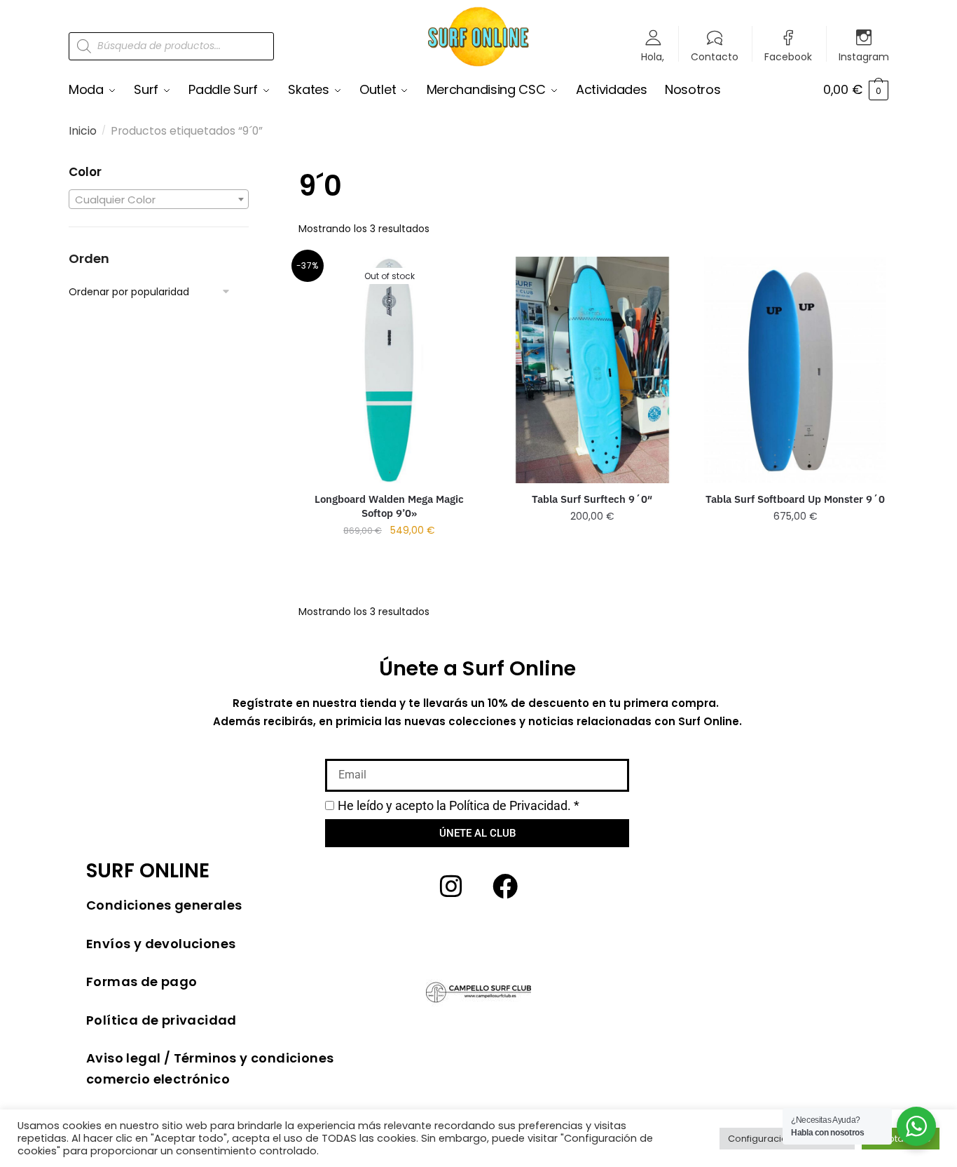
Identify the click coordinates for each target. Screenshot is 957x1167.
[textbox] (158, 200)
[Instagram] (451, 886)
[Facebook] (505, 886)
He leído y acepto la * (458, 805)
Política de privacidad (161, 1020)
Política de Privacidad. (510, 805)
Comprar (389, 558)
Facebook (788, 56)
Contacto (714, 56)
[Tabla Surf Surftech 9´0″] (593, 370)
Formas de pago (142, 981)
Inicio (83, 131)
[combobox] (159, 199)
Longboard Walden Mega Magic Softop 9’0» (389, 506)
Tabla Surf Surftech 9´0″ (592, 499)
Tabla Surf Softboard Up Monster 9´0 (795, 499)
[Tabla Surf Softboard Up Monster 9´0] (795, 370)
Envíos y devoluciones (160, 943)
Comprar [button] (592, 544)
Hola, (652, 56)
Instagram (864, 56)
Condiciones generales (164, 905)
